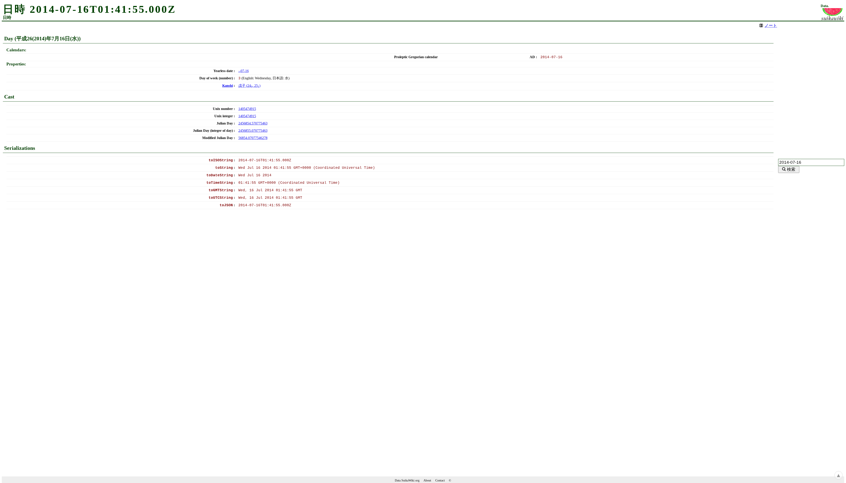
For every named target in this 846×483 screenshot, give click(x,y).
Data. (825, 6)
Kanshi (227, 85)
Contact (440, 480)
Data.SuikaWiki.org (407, 480)
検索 (791, 169)
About (427, 480)
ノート (770, 25)
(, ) (249, 85)
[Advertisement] (811, 87)
